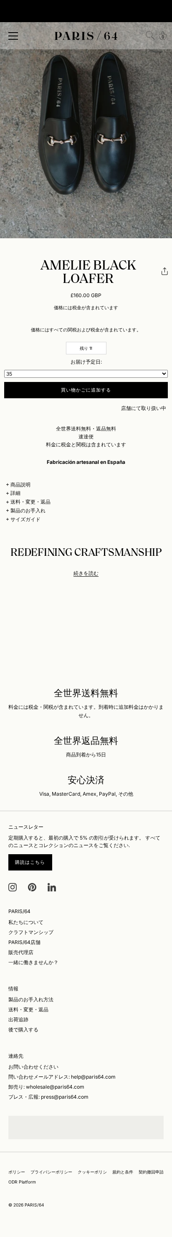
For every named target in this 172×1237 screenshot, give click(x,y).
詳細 (15, 493)
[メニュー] (13, 36)
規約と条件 (122, 1171)
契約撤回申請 (151, 1171)
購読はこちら (30, 862)
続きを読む (86, 573)
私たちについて (25, 922)
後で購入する (23, 1029)
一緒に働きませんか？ (33, 962)
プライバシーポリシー (51, 1171)
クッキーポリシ (92, 1171)
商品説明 (20, 484)
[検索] (150, 35)
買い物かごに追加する (86, 390)
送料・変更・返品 (30, 502)
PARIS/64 (34, 1204)
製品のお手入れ (28, 510)
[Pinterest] (32, 886)
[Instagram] (12, 886)
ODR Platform (22, 1181)
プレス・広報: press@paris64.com (48, 1097)
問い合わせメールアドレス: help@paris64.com (62, 1077)
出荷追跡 (18, 1019)
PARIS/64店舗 (24, 942)
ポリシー (16, 1171)
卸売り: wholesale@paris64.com (46, 1087)
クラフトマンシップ (30, 932)
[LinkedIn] (52, 886)
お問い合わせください (33, 1067)
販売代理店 (20, 952)
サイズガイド (25, 519)
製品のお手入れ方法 (30, 999)
